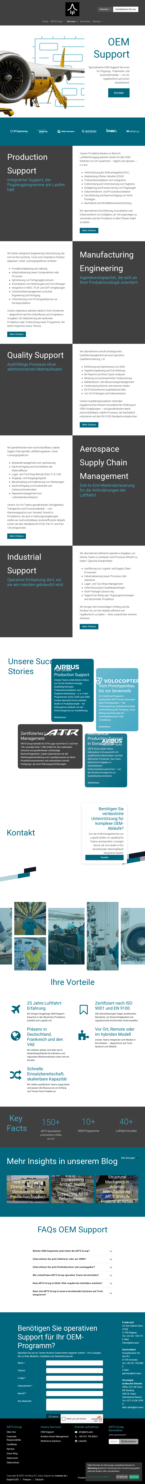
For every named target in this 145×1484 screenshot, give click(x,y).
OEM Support (47, 1432)
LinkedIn (82, 1441)
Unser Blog (12, 1453)
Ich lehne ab (122, 1477)
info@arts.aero (86, 1432)
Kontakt (119, 93)
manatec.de (60, 1475)
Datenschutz (13, 1462)
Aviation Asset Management (55, 1436)
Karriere (10, 1449)
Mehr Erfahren (89, 230)
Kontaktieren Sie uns (126, 9)
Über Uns (11, 1432)
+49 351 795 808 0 (88, 1436)
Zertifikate (12, 1444)
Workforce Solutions (51, 1441)
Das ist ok (134, 1477)
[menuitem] (45, 21)
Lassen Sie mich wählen (98, 1477)
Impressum (12, 1458)
